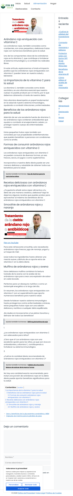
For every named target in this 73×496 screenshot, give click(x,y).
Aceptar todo (23, 488)
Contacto (35, 8)
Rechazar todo (31, 485)
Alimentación (40, 3)
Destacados (21, 8)
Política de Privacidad (26, 493)
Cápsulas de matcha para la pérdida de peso (24, 416)
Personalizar (14, 485)
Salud (27, 3)
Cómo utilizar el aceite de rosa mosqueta (63, 82)
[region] (23, 479)
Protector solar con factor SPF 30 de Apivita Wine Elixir (63, 59)
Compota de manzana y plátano (63, 46)
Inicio (18, 3)
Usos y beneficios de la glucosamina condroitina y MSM (27, 414)
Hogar (53, 3)
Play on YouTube (11, 242)
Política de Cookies (54, 493)
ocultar (20, 387)
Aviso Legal (40, 493)
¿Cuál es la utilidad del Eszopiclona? (63, 35)
